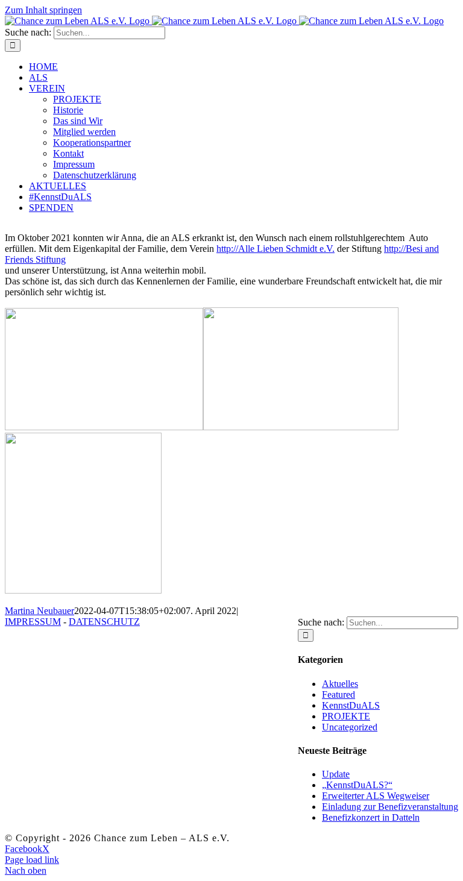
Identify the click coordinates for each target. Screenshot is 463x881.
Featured (338, 694)
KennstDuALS (351, 705)
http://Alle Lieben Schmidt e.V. (275, 248)
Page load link (32, 859)
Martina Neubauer (39, 611)
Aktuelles (340, 684)
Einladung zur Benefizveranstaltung (390, 806)
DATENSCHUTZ (104, 621)
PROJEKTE (346, 716)
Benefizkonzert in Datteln (371, 817)
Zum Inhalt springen (43, 10)
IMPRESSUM (33, 621)
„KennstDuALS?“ (357, 785)
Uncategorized (349, 727)
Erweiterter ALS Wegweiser (375, 796)
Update (336, 774)
